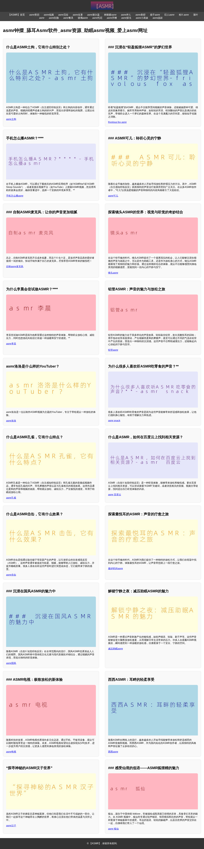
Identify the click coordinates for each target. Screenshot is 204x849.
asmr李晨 (11, 343)
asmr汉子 (11, 825)
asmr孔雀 (11, 497)
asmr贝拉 (63, 14)
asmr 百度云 (114, 494)
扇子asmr (155, 14)
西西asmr (113, 751)
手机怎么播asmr (14, 195)
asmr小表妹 (142, 18)
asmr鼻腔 (140, 14)
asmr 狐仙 (113, 828)
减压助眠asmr (115, 648)
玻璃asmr (83, 18)
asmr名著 (78, 14)
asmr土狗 (11, 119)
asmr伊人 (126, 14)
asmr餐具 (68, 18)
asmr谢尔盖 (93, 14)
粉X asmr (184, 14)
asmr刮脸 (54, 18)
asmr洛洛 (11, 420)
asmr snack (114, 420)
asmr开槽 (112, 18)
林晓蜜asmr (110, 14)
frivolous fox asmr (117, 122)
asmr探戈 (126, 18)
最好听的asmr (115, 568)
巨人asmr (169, 14)
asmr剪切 (34, 14)
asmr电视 (11, 751)
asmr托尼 (97, 18)
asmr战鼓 (158, 18)
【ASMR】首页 (16, 14)
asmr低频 (49, 14)
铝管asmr (113, 350)
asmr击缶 (11, 574)
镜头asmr (113, 272)
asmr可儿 (113, 195)
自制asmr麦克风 (14, 266)
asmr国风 (11, 663)
